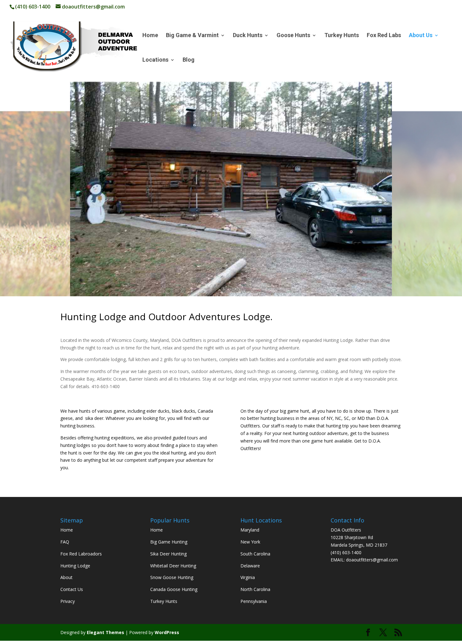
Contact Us (71, 589)
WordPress (167, 632)
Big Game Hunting (168, 542)
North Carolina (255, 589)
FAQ (64, 542)
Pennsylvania (253, 601)
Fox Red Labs (384, 35)
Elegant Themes (105, 632)
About (66, 577)
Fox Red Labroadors (81, 554)
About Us (420, 35)
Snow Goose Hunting (171, 577)
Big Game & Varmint (192, 35)
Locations (155, 60)
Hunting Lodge (75, 566)
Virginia (247, 577)
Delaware (250, 566)
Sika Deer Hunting (168, 554)
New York (250, 542)
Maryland (249, 530)
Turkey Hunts (341, 35)
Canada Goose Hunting (173, 589)
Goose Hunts (293, 35)
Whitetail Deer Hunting (173, 566)
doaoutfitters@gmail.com (372, 560)
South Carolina (255, 554)
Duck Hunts (247, 35)
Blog (189, 60)
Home (150, 35)
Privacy (67, 601)
